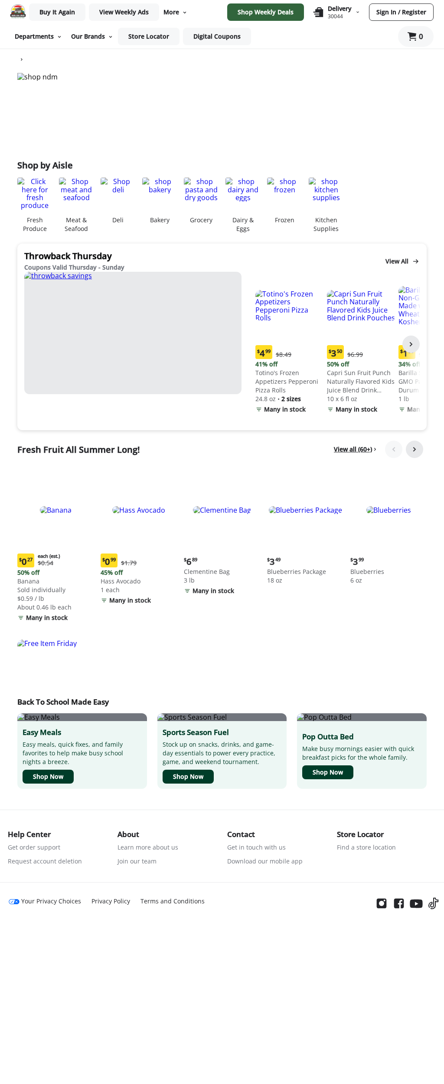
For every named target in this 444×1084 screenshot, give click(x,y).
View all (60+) (353, 449)
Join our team (137, 861)
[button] (289, 344)
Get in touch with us (256, 847)
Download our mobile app (265, 861)
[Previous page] (393, 449)
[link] (124, 12)
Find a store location (366, 847)
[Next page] (411, 344)
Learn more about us (148, 847)
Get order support (34, 847)
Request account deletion (45, 861)
